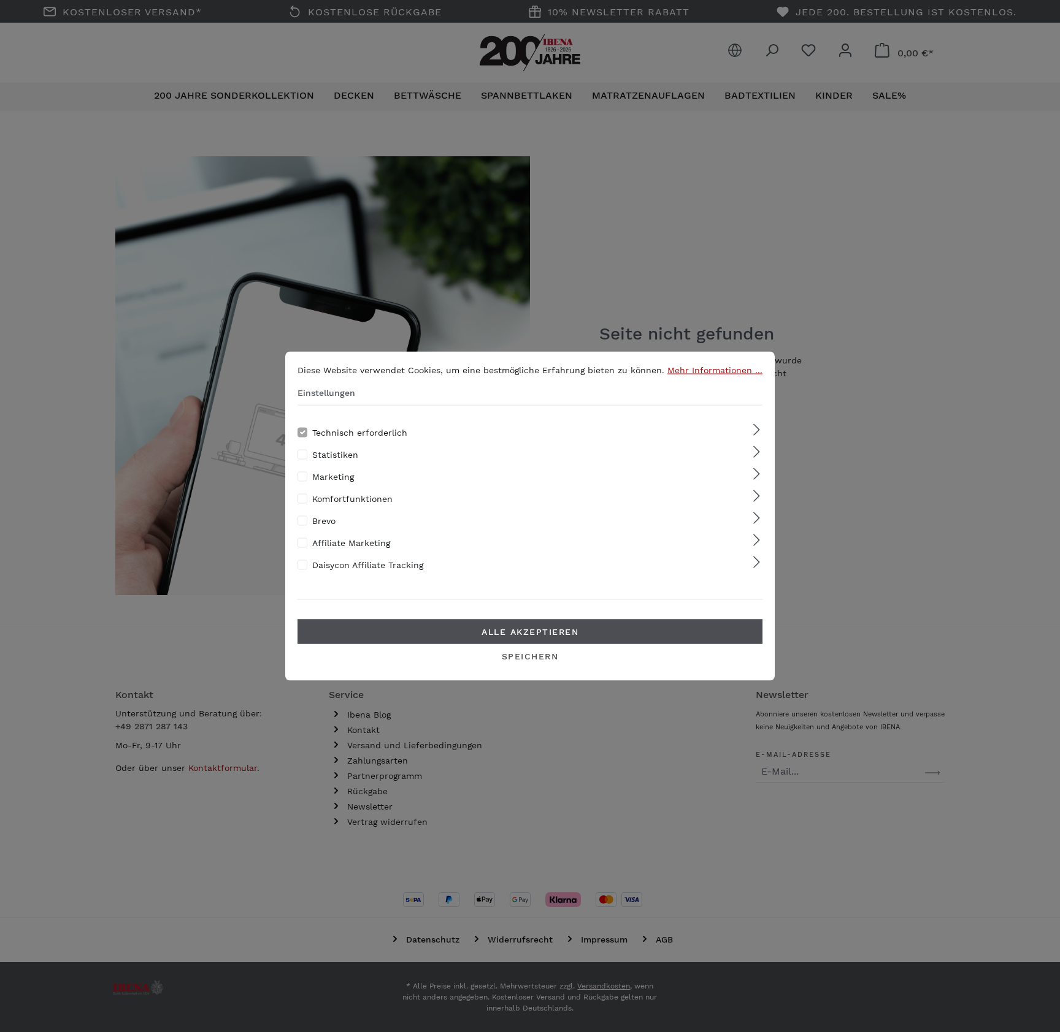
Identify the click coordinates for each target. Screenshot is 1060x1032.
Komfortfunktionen (352, 499)
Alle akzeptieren (530, 632)
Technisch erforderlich (359, 433)
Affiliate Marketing (351, 543)
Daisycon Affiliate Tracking (367, 565)
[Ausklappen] (756, 430)
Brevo (324, 521)
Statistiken (335, 455)
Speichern (530, 656)
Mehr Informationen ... (714, 370)
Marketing (333, 477)
